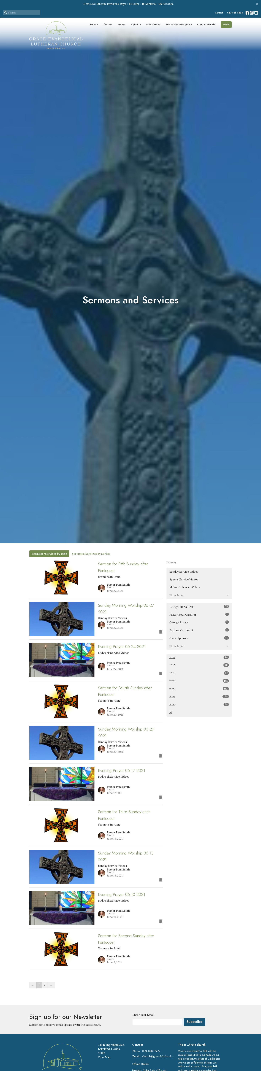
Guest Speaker (198, 638)
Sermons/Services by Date (49, 553)
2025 (198, 665)
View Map (104, 1057)
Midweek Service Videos (184, 587)
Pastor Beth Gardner (198, 614)
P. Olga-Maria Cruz (198, 606)
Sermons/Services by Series (91, 553)
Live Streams (206, 24)
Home (94, 24)
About (108, 24)
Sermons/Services (179, 24)
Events (136, 24)
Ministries (153, 24)
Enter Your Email (143, 1014)
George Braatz (198, 622)
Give (226, 24)
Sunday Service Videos (183, 571)
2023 (198, 681)
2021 (198, 697)
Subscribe (194, 1021)
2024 (198, 673)
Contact (219, 12)
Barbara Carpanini (198, 630)
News (122, 24)
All (170, 712)
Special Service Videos (183, 579)
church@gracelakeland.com (158, 1056)
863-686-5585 (235, 12)
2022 (198, 689)
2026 (198, 657)
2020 (198, 705)
